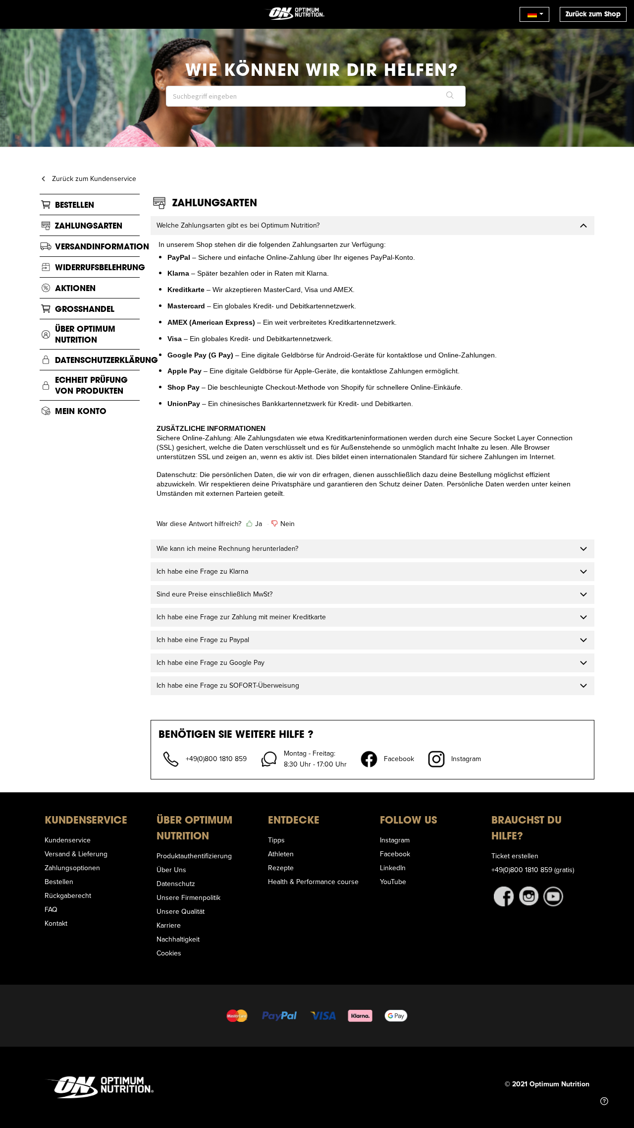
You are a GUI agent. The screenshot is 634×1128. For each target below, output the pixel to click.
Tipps (276, 840)
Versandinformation (102, 246)
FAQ (51, 909)
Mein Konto (80, 411)
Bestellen (74, 204)
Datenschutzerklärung (106, 360)
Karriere (169, 925)
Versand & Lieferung (76, 854)
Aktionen (75, 288)
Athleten (281, 854)
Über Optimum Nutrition (85, 334)
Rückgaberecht (68, 895)
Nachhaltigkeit (178, 939)
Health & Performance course (313, 882)
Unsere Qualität (181, 911)
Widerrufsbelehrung (100, 267)
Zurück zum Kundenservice (94, 178)
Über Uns (171, 870)
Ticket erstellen (514, 856)
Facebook (395, 854)
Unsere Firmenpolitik (188, 897)
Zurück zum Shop (593, 14)
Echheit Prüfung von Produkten (91, 385)
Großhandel (84, 308)
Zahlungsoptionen (72, 868)
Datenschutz (176, 884)
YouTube (393, 882)
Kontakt (56, 923)
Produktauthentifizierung (194, 856)
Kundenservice (68, 840)
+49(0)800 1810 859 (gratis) (532, 870)
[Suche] (450, 96)
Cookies (169, 953)
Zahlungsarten (88, 225)
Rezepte (281, 868)
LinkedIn (393, 868)
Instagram (395, 840)
